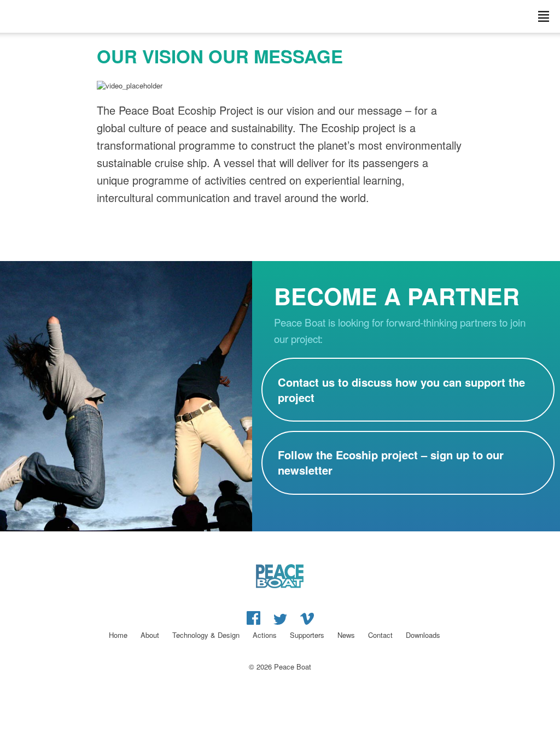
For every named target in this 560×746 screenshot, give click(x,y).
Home (118, 635)
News (346, 635)
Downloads (423, 635)
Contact (380, 635)
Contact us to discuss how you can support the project (401, 389)
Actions (265, 635)
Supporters (307, 635)
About (150, 635)
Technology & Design (206, 635)
